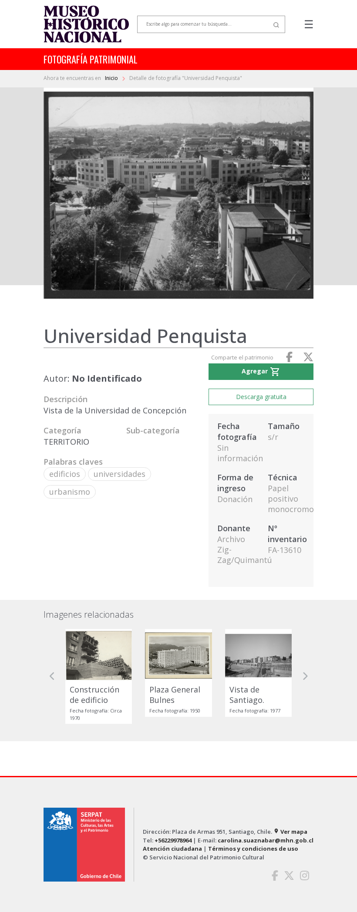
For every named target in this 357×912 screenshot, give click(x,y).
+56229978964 (173, 840)
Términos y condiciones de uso (253, 848)
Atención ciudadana (172, 848)
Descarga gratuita (261, 397)
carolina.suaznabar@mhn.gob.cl (265, 840)
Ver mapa (290, 831)
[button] (52, 676)
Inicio (112, 78)
